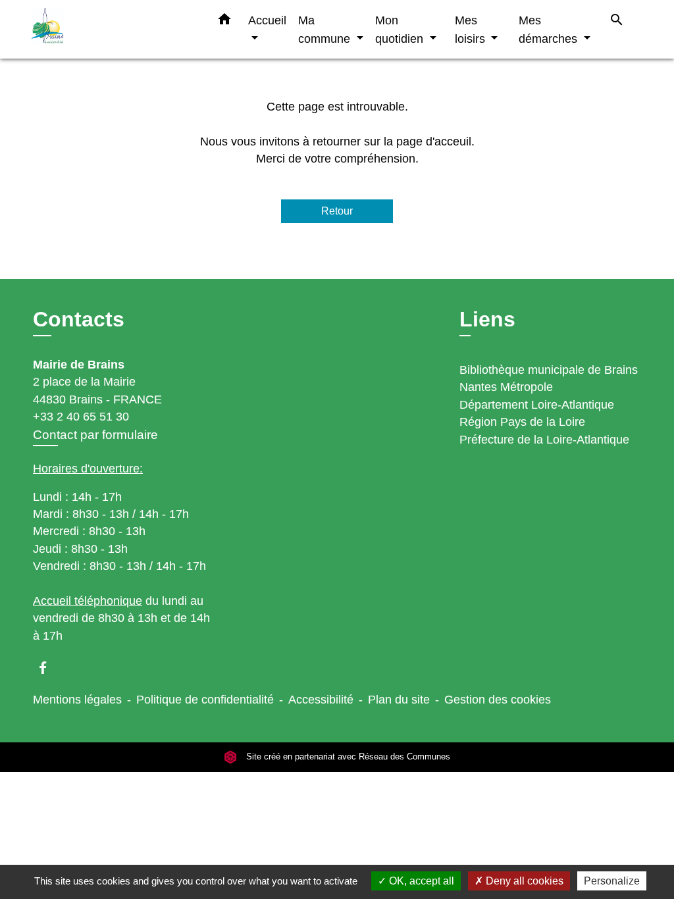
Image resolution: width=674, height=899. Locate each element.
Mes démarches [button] (550, 29)
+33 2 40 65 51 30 (81, 416)
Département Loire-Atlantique (536, 404)
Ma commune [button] (325, 29)
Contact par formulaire (95, 435)
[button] (224, 22)
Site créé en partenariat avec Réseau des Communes (347, 757)
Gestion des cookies (497, 699)
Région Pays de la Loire (522, 421)
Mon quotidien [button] (401, 29)
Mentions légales (77, 699)
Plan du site (399, 699)
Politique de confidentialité (205, 699)
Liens (487, 319)
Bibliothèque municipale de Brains (548, 369)
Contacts (78, 319)
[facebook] (49, 667)
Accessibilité (320, 699)
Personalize (612, 880)
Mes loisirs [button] (471, 29)
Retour (337, 211)
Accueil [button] (267, 20)
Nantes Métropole (506, 387)
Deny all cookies (523, 880)
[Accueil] (113, 29)
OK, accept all (420, 880)
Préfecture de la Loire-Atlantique (544, 439)
